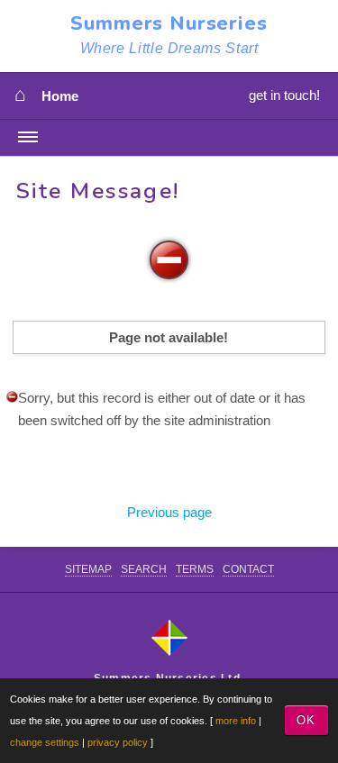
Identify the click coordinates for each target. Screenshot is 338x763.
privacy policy (117, 742)
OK (306, 720)
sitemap (88, 569)
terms (195, 569)
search (144, 569)
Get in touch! (284, 95)
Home (59, 96)
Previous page (169, 512)
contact (248, 569)
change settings (44, 742)
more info (235, 720)
